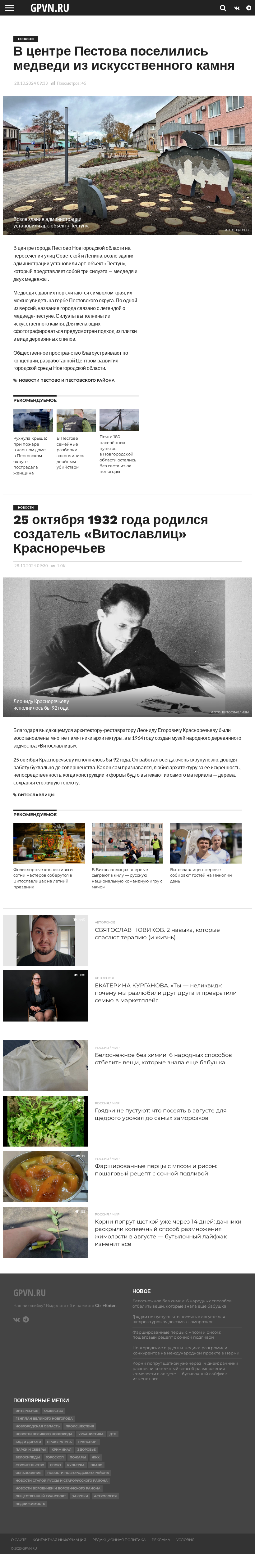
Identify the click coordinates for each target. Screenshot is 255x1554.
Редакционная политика (119, 1540)
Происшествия (80, 1426)
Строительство (30, 1465)
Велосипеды (28, 1457)
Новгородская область (38, 1426)
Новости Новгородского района (78, 1473)
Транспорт (88, 1442)
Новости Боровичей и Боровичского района (58, 1488)
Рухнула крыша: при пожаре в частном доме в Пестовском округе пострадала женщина (30, 455)
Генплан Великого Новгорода (44, 1419)
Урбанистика (91, 1434)
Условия (185, 1540)
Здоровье (86, 1450)
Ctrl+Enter (105, 1305)
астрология (105, 1496)
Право (96, 1465)
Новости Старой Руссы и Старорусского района (62, 1481)
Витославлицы (36, 795)
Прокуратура (59, 1442)
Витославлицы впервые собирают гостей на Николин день (201, 875)
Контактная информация (59, 1540)
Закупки (80, 1496)
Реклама (161, 1540)
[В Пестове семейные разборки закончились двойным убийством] (76, 430)
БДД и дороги (28, 1442)
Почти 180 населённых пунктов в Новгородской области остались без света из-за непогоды (118, 454)
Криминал (62, 1450)
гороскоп (55, 1457)
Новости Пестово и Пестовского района (67, 380)
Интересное (27, 1411)
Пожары (78, 1457)
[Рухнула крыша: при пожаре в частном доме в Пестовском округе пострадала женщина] (33, 430)
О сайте (18, 1540)
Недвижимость (30, 1504)
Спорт (55, 1465)
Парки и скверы (31, 1450)
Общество (53, 1411)
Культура (76, 1465)
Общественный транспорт (41, 1496)
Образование (28, 1473)
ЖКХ (96, 1457)
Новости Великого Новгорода (44, 1434)
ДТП (112, 1434)
